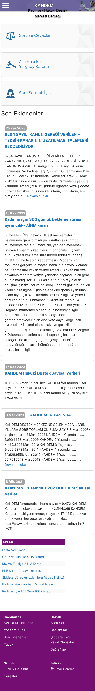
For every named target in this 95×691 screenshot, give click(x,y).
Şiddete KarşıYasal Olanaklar (62, 639)
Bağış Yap (58, 649)
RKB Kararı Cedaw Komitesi (21, 570)
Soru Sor (58, 623)
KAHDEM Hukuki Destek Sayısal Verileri (42, 373)
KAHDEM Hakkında (18, 623)
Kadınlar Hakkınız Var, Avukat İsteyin (28, 584)
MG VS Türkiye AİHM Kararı (21, 564)
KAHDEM (43, 5)
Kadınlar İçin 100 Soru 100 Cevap (26, 591)
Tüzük (8, 644)
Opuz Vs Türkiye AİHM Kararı (23, 557)
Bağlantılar (59, 630)
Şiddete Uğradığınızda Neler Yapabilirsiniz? (33, 577)
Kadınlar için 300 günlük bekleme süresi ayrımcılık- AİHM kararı (43, 222)
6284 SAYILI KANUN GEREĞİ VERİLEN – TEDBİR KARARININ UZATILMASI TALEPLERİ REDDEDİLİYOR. (46, 140)
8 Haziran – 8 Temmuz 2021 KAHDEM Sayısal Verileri (47, 491)
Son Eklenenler (16, 637)
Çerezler (10, 676)
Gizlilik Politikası (16, 669)
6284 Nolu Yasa (13, 550)
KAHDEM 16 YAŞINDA (50, 415)
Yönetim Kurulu (16, 630)
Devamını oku (37, 196)
